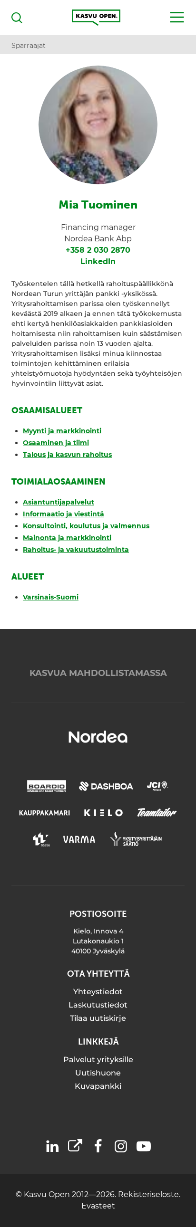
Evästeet (98, 1205)
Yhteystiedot (98, 991)
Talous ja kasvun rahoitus (67, 454)
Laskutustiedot (98, 1004)
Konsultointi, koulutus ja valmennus (86, 526)
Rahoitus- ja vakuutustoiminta (76, 549)
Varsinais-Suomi (50, 597)
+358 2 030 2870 (98, 250)
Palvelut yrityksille (98, 1059)
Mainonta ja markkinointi (67, 537)
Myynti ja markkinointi (62, 431)
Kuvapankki (98, 1086)
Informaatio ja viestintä (63, 514)
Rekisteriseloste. (149, 1194)
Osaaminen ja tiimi (56, 442)
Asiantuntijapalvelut (58, 502)
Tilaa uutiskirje (98, 1018)
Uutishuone (98, 1072)
